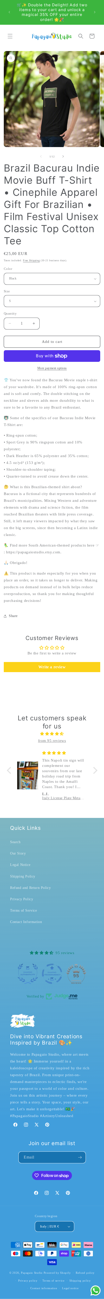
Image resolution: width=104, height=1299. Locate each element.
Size (7, 291)
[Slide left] (40, 156)
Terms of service (53, 1280)
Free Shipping (31, 260)
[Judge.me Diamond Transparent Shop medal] (52, 974)
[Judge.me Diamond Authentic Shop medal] (28, 974)
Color (8, 269)
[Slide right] (63, 156)
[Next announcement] (94, 12)
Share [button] (13, 616)
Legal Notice (20, 865)
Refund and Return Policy (30, 888)
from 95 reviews (52, 741)
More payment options (52, 368)
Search (15, 842)
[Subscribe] (80, 1157)
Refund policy (85, 1272)
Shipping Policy (22, 876)
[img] (52, 733)
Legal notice (70, 1288)
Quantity (10, 313)
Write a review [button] (52, 667)
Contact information (43, 1288)
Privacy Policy (21, 899)
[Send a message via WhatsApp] (95, 1290)
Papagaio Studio (32, 1272)
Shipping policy (80, 1280)
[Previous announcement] (9, 12)
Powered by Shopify (57, 1272)
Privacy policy (28, 1280)
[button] (10, 36)
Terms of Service (23, 910)
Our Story (18, 853)
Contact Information (26, 922)
